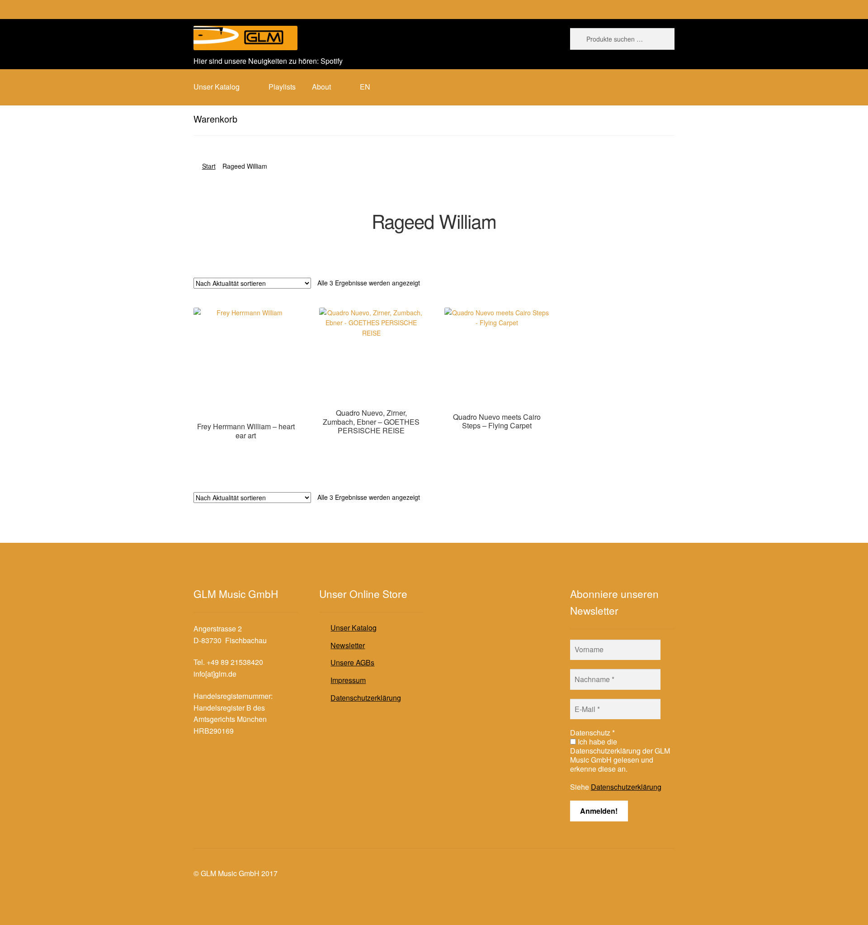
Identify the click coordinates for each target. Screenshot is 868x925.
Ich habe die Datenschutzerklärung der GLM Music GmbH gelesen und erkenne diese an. (620, 755)
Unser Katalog (353, 627)
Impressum (348, 680)
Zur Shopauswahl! (245, 452)
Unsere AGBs (352, 662)
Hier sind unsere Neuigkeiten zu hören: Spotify (268, 61)
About (321, 86)
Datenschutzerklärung (365, 698)
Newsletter (347, 645)
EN (365, 86)
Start (209, 166)
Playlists (282, 86)
